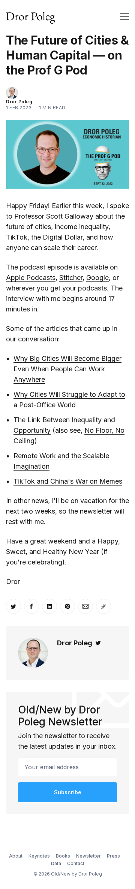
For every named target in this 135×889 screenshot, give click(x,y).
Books (63, 856)
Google (97, 277)
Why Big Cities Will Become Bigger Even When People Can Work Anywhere (68, 368)
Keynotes (39, 856)
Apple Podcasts (31, 277)
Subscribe (67, 792)
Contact (75, 863)
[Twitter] (98, 643)
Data (56, 863)
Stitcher (70, 277)
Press (113, 856)
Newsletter (88, 856)
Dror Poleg (19, 101)
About (15, 856)
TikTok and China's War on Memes (68, 481)
